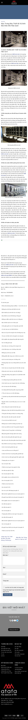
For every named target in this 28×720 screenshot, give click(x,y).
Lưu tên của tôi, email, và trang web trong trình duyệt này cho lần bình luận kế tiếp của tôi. (13, 589)
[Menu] (2, 2)
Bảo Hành (3, 665)
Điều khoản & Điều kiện (6, 667)
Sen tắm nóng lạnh (19, 650)
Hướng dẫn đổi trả (5, 669)
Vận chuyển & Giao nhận (6, 672)
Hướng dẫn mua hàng (6, 671)
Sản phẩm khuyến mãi (6, 650)
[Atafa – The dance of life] (14, 2)
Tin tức (3, 21)
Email (5, 574)
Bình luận (5, 555)
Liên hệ (2, 655)
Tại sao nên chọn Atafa (6, 652)
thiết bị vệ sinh (15, 63)
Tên (4, 567)
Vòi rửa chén (17, 655)
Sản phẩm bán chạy (5, 648)
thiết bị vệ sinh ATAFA (6, 275)
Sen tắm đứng (18, 646)
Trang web (5, 580)
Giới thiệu (3, 646)
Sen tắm (17, 648)
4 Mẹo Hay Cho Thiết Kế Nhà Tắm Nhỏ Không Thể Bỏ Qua (6, 538)
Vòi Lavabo (17, 652)
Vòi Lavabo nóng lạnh (19, 654)
